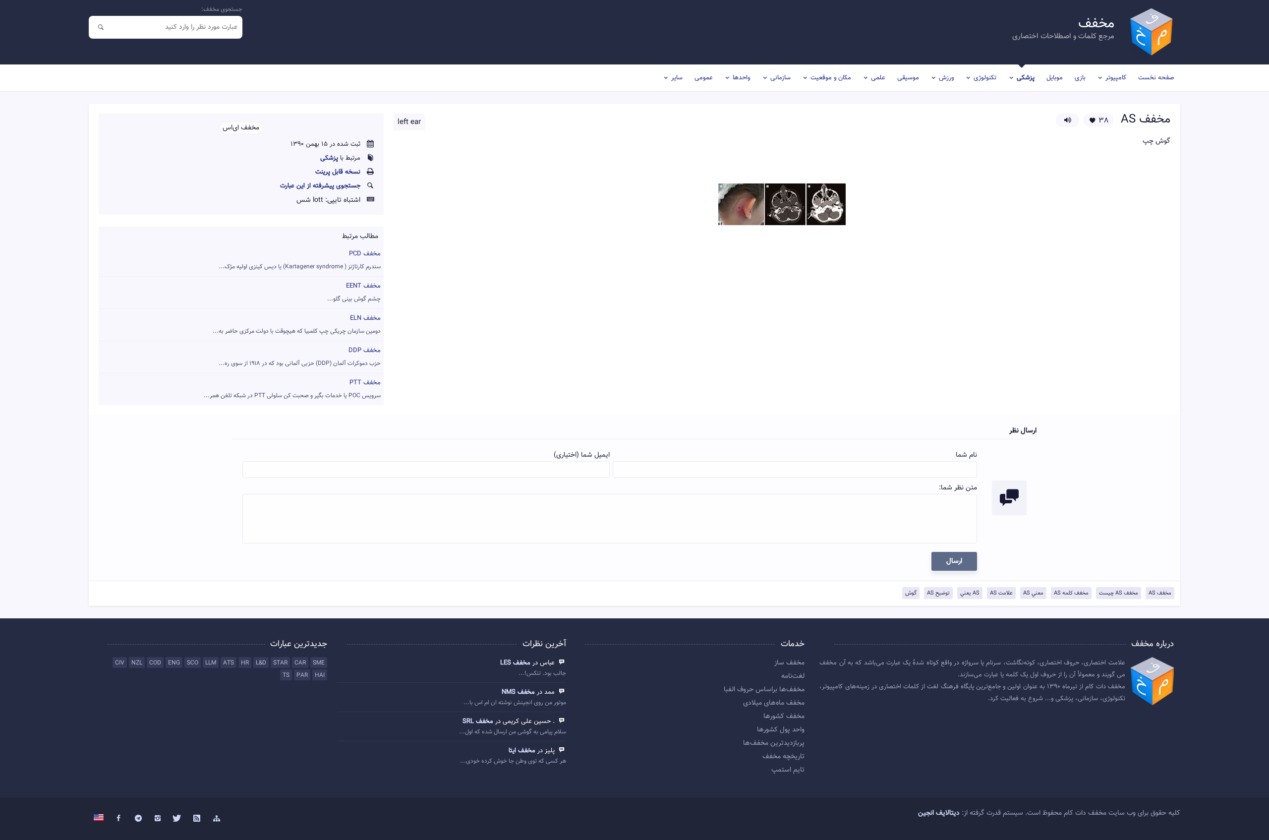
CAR (300, 663)
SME (319, 663)
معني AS (1033, 593)
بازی (1080, 78)
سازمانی (780, 78)
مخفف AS (1160, 593)
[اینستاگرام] (158, 818)
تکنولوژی (985, 78)
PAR (302, 675)
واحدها (741, 78)
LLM (210, 663)
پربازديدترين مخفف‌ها (774, 743)
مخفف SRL (477, 721)
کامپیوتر (1115, 78)
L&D (261, 663)
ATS (228, 663)
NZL (136, 663)
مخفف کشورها (784, 716)
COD (155, 663)
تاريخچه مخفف (783, 756)
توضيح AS (938, 593)
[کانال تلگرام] (138, 818)
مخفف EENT (354, 292)
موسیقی (908, 78)
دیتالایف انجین (939, 813)
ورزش (946, 78)
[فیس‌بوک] (118, 818)
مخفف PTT (292, 389)
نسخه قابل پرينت (337, 172)
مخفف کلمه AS (1071, 593)
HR (245, 663)
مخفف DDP (300, 357)
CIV (119, 663)
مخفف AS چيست (1118, 593)
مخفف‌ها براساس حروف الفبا (764, 689)
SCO (192, 663)
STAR (280, 663)
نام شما (966, 455)
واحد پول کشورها (781, 729)
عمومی (703, 78)
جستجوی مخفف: (221, 9)
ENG (174, 663)
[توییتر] (177, 818)
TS (286, 675)
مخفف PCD (300, 260)
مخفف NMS (518, 692)
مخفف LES (515, 663)
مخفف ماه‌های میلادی (774, 703)
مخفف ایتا (522, 751)
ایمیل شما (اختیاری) (582, 455)
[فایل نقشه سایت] (217, 818)
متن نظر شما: (958, 487)
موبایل (1054, 78)
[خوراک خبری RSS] (197, 818)
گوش (911, 593)
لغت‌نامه (793, 676)
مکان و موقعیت (830, 78)
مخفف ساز (789, 663)
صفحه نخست (1156, 78)
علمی (878, 78)
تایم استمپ (788, 770)
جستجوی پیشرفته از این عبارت (320, 186)
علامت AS (1001, 593)
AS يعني (970, 593)
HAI (320, 675)
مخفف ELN (297, 324)
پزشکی (1026, 78)
